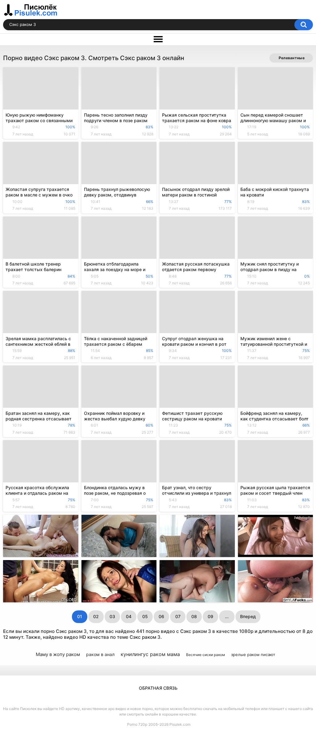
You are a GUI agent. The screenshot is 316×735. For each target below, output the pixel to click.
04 (128, 616)
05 (145, 616)
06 (161, 616)
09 (210, 616)
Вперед (248, 616)
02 (96, 616)
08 (194, 616)
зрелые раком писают (253, 654)
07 (178, 616)
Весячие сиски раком (205, 654)
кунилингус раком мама (150, 654)
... (227, 616)
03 (112, 616)
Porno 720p (137, 724)
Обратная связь (158, 688)
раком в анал (100, 654)
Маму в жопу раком (58, 654)
